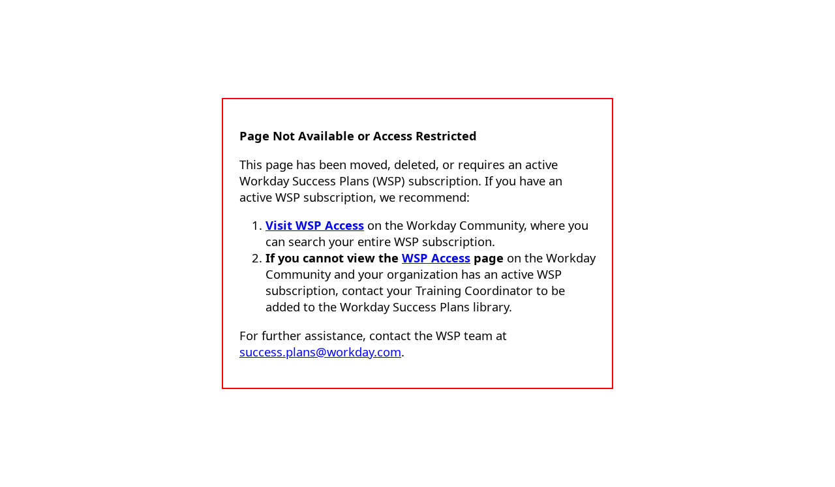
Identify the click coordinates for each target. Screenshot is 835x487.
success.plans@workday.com (320, 351)
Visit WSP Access (315, 225)
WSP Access (436, 257)
